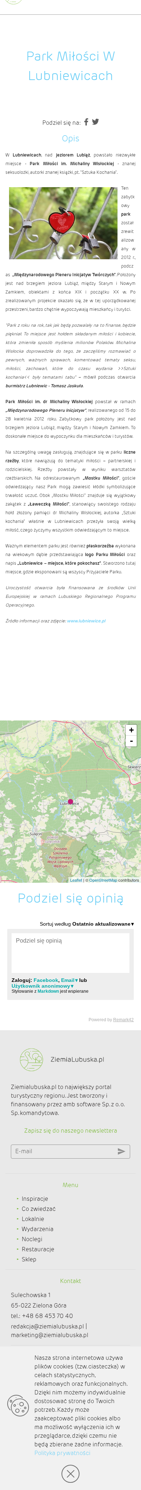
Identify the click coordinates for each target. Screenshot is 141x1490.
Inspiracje (35, 1199)
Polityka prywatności (62, 1453)
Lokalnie (33, 1219)
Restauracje (38, 1249)
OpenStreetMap (103, 880)
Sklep (29, 1259)
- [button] (131, 740)
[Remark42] (70, 971)
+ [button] (131, 730)
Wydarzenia (38, 1229)
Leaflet (76, 880)
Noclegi (32, 1239)
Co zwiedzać (39, 1209)
